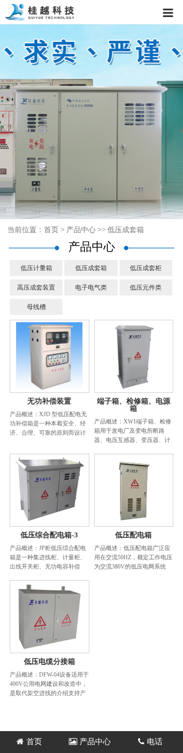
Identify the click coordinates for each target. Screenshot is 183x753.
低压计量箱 (36, 268)
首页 (51, 230)
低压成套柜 (146, 268)
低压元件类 (146, 287)
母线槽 (36, 307)
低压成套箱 (125, 230)
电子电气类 (91, 287)
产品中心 (81, 230)
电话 (155, 741)
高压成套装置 (36, 287)
